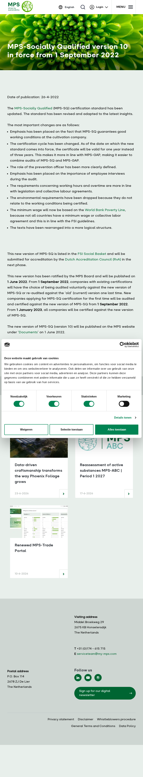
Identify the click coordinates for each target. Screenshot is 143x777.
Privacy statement (61, 719)
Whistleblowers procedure (116, 719)
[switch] (54, 404)
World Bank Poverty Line (105, 210)
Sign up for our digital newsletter (94, 693)
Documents (28, 332)
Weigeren (26, 429)
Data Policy (127, 726)
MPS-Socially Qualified (33, 108)
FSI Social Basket (92, 254)
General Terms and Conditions (93, 726)
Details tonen (122, 417)
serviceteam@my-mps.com (97, 654)
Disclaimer (85, 719)
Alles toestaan (117, 429)
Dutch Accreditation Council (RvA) (93, 259)
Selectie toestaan (72, 429)
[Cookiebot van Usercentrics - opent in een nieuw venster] (122, 344)
